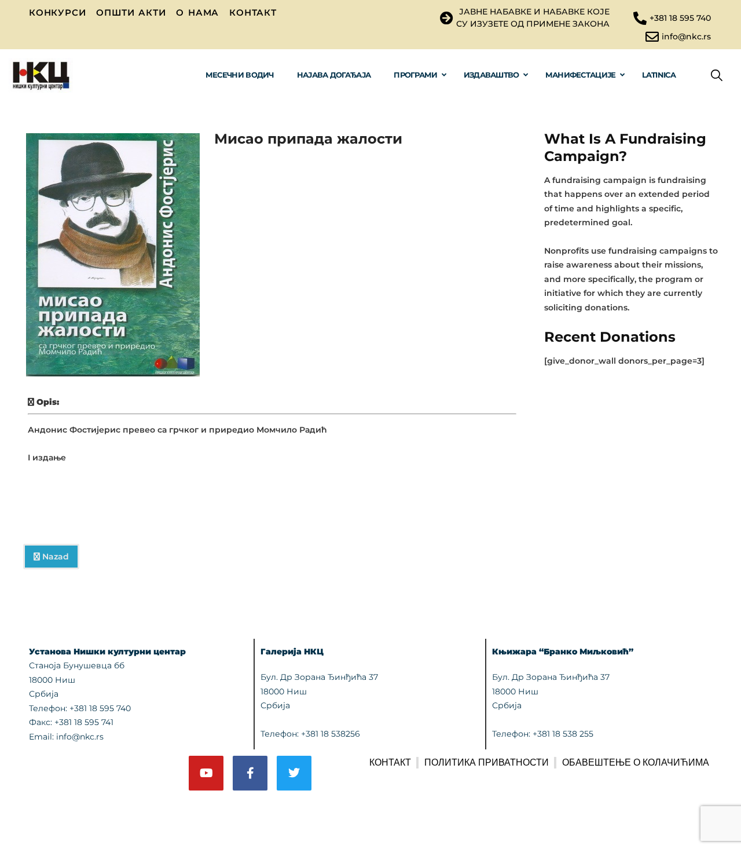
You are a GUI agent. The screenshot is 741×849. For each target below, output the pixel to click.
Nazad (54, 556)
